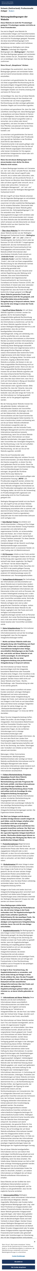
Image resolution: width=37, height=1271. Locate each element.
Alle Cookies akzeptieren (18, 1267)
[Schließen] (34, 1242)
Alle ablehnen (18, 1261)
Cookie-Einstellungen (18, 1256)
